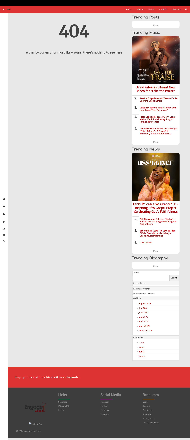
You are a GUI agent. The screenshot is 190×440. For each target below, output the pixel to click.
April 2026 (143, 321)
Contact (163, 9)
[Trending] (4, 229)
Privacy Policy (149, 418)
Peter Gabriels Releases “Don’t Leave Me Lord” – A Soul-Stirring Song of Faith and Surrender (157, 119)
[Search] (4, 241)
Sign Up (146, 406)
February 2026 (146, 330)
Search (136, 272)
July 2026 (143, 307)
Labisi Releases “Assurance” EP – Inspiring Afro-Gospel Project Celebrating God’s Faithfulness (155, 208)
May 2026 (143, 317)
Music (151, 9)
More (155, 25)
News (141, 347)
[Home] (4, 199)
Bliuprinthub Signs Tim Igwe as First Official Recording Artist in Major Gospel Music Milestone (157, 233)
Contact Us (148, 410)
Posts (129, 9)
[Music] (4, 214)
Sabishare (62, 401)
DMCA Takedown (151, 422)
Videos (140, 9)
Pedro (61, 410)
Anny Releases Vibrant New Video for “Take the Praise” (155, 89)
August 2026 (145, 303)
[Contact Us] (4, 235)
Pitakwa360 (64, 406)
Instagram (104, 410)
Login (145, 401)
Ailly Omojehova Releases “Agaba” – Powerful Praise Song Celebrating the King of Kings (158, 221)
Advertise (176, 9)
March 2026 (144, 326)
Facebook (104, 401)
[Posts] (4, 206)
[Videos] (4, 222)
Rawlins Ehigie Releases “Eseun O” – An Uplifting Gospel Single (158, 99)
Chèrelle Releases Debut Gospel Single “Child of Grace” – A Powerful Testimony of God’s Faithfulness (158, 131)
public (141, 351)
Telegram (104, 414)
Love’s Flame (146, 242)
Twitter (103, 406)
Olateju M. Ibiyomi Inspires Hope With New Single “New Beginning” (158, 109)
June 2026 (143, 312)
